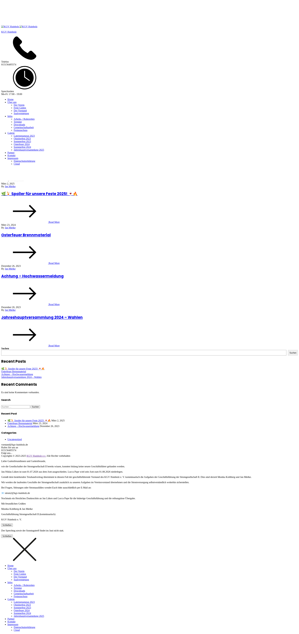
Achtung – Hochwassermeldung (32, 276)
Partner (10, 152)
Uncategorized (14, 439)
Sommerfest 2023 (22, 141)
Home (10, 99)
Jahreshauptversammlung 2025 (29, 149)
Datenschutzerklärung (24, 161)
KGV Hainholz (9, 32)
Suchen (5, 348)
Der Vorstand (20, 110)
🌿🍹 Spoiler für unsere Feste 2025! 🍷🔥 (39, 193)
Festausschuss (20, 130)
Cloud (17, 164)
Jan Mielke (10, 186)
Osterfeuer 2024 (22, 144)
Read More (54, 222)
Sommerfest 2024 (22, 147)
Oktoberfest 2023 (22, 138)
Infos (9, 116)
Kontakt (11, 155)
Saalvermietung (21, 113)
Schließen (7, 525)
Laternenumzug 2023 (24, 135)
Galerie (11, 133)
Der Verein (19, 105)
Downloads (19, 124)
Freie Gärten (20, 107)
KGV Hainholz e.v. (36, 456)
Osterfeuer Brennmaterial (26, 235)
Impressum (12, 158)
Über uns (12, 102)
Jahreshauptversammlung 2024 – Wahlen (42, 317)
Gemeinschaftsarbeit (24, 127)
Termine (18, 121)
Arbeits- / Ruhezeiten (24, 119)
